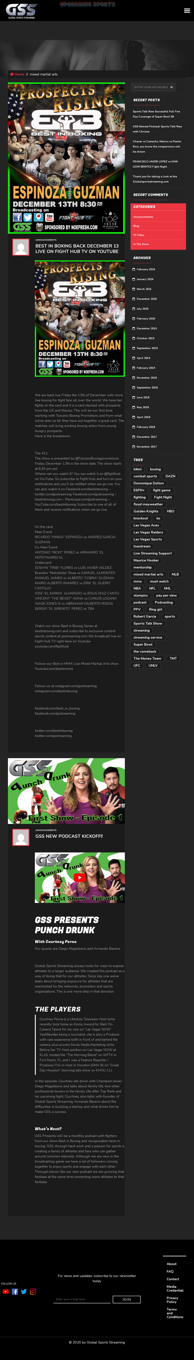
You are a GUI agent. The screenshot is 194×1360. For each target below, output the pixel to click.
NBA (137, 588)
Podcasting (164, 602)
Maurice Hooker (146, 560)
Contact (173, 1279)
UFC (137, 665)
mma (138, 581)
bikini (138, 469)
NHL (167, 588)
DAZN (170, 476)
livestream (142, 546)
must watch (159, 581)
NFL (152, 588)
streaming (142, 630)
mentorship (143, 567)
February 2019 (146, 368)
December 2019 (147, 328)
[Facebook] (14, 1291)
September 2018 (147, 387)
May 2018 (143, 407)
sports (170, 616)
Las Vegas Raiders (148, 532)
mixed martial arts (148, 574)
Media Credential (175, 1288)
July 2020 (142, 309)
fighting (140, 497)
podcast (140, 602)
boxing (155, 469)
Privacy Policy (172, 1300)
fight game (162, 490)
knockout (141, 518)
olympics (141, 595)
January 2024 (145, 279)
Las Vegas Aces (146, 525)
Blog (136, 226)
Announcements (45, 239)
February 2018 (146, 427)
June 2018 (143, 397)
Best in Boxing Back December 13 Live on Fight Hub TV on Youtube (77, 248)
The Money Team (147, 658)
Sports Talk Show (148, 623)
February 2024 (146, 269)
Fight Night (163, 497)
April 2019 (143, 358)
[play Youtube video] (80, 877)
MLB (175, 574)
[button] (187, 10)
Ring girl (155, 609)
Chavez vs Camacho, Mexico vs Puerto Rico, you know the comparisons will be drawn (157, 146)
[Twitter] (23, 1291)
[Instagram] (33, 1291)
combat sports (145, 476)
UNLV (153, 665)
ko (158, 518)
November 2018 (147, 378)
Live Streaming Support (153, 553)
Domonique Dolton (149, 483)
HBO (170, 511)
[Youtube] (5, 1291)
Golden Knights (146, 511)
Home (19, 74)
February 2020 (146, 318)
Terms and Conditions (175, 1313)
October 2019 (145, 338)
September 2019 (147, 348)
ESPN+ (139, 490)
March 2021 (144, 289)
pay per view (166, 595)
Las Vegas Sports (148, 539)
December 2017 (147, 437)
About (172, 1264)
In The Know (141, 244)
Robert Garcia (145, 616)
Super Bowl (143, 644)
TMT (173, 658)
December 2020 (147, 299)
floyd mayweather (148, 504)
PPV (137, 609)
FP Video (138, 235)
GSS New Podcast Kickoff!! (69, 836)
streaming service (148, 637)
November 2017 (147, 447)
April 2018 (143, 417)
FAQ (170, 1271)
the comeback (145, 651)
